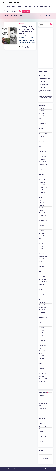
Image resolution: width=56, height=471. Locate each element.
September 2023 (43, 195)
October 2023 (42, 192)
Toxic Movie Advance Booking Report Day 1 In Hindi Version (44, 86)
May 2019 (41, 327)
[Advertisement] (45, 48)
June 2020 (41, 294)
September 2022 (43, 225)
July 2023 (41, 200)
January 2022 (42, 246)
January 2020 (42, 307)
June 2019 (41, 325)
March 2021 (42, 271)
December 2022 (43, 218)
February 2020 (42, 304)
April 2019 (41, 330)
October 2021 (42, 253)
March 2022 (42, 241)
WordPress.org (44, 460)
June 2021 (41, 263)
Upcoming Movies (43, 439)
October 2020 (42, 284)
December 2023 (43, 187)
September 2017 (43, 378)
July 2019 (41, 322)
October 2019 (42, 315)
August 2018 (42, 350)
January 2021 (42, 276)
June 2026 (41, 113)
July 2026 (41, 110)
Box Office (41, 400)
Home (41, 15)
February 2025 (42, 151)
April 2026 (41, 118)
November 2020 (43, 281)
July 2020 (41, 292)
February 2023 (42, 212)
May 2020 (41, 297)
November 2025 (43, 128)
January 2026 (42, 123)
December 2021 (42, 248)
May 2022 (41, 235)
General (41, 410)
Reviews (41, 416)
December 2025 (43, 126)
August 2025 (42, 136)
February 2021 (42, 274)
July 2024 (41, 169)
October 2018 (42, 345)
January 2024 (42, 184)
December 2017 (42, 371)
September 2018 (43, 348)
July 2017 (41, 383)
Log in (42, 453)
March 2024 (42, 179)
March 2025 (42, 149)
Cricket (40, 405)
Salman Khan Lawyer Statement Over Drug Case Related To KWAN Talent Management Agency (26, 29)
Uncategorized (42, 436)
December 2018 (42, 340)
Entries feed (43, 455)
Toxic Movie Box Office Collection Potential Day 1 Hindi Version (45, 80)
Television (41, 431)
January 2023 (42, 215)
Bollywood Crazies (11, 3)
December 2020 (43, 279)
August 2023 (42, 197)
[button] (26, 11)
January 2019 (42, 338)
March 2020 (42, 302)
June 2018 (41, 355)
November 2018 (42, 343)
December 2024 (43, 156)
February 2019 (42, 335)
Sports (40, 428)
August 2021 (42, 258)
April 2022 (41, 238)
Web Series (41, 441)
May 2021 (41, 266)
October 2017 (42, 376)
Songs (40, 421)
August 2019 (42, 320)
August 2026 (42, 108)
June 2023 (41, 202)
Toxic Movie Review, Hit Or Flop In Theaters (45, 74)
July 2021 (41, 261)
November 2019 (42, 312)
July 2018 (41, 353)
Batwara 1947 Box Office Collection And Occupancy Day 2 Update (45, 92)
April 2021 (41, 269)
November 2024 (43, 159)
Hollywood (41, 413)
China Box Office (43, 403)
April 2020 (41, 299)
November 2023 (43, 189)
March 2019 (42, 332)
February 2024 (42, 182)
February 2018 (42, 366)
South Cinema (42, 423)
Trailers (41, 433)
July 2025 (41, 138)
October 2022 (42, 223)
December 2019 (42, 309)
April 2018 (41, 360)
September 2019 (43, 317)
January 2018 (42, 368)
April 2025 (41, 146)
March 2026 (42, 121)
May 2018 (41, 358)
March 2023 (42, 210)
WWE (40, 444)
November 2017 (42, 373)
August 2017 (42, 381)
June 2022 (41, 233)
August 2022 (42, 228)
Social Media (42, 418)
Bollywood (21, 23)
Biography (41, 395)
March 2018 (42, 363)
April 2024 (41, 177)
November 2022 (43, 220)
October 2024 (42, 161)
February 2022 (42, 243)
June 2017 (41, 386)
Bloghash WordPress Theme (41, 468)
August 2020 (42, 289)
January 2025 (42, 154)
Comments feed (44, 458)
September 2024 (43, 164)
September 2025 (43, 133)
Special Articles (42, 426)
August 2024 (42, 166)
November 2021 (42, 251)
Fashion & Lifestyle (43, 408)
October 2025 (42, 131)
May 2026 (41, 115)
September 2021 (43, 256)
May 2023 (41, 205)
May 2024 (41, 174)
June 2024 (41, 172)
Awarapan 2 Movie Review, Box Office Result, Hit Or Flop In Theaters (45, 98)
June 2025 (41, 141)
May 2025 (41, 144)
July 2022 (41, 230)
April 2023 (41, 207)
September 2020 (43, 286)
